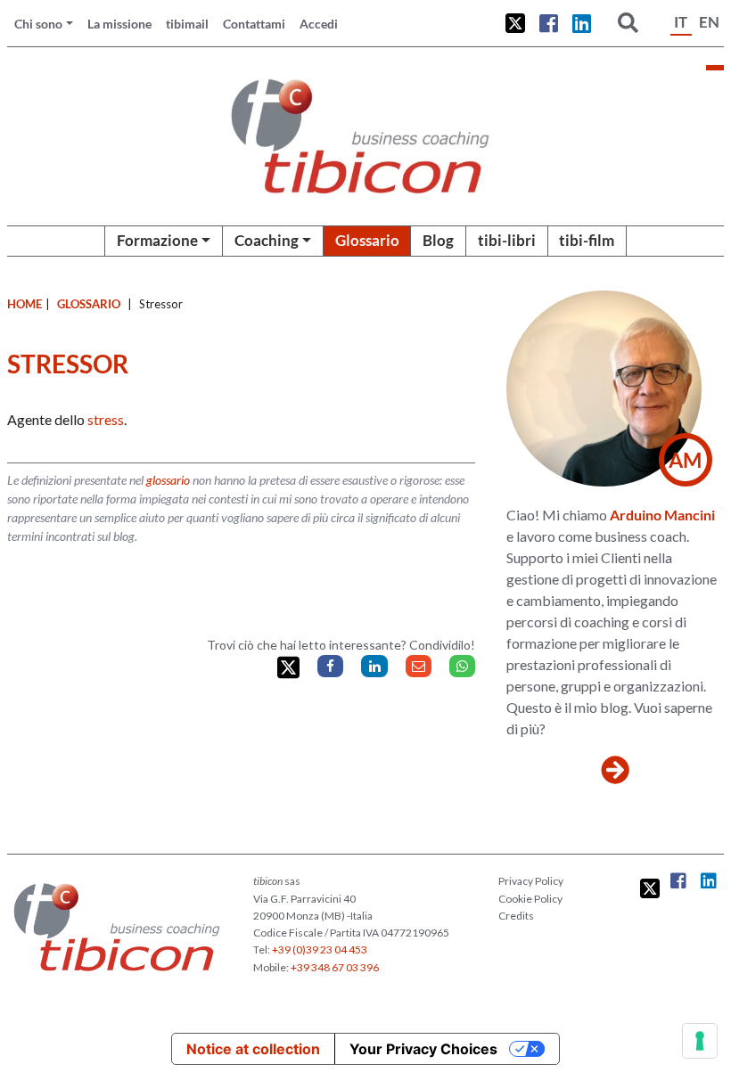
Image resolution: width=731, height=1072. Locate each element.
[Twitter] (288, 668)
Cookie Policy (530, 898)
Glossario (367, 240)
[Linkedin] (374, 666)
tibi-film (586, 240)
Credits (516, 915)
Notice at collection (253, 1049)
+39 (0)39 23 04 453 (319, 949)
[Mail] (418, 666)
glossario (168, 479)
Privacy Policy (530, 881)
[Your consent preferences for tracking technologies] (700, 1041)
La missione (119, 23)
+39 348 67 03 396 (335, 967)
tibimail (187, 23)
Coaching (266, 240)
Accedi (319, 23)
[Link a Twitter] (515, 23)
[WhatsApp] (462, 666)
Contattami (254, 23)
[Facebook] (330, 666)
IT (680, 21)
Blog (438, 240)
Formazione (157, 240)
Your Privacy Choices (423, 1049)
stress (105, 419)
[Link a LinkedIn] (581, 23)
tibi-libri (507, 240)
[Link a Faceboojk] (548, 23)
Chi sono (38, 23)
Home (24, 304)
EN (709, 21)
